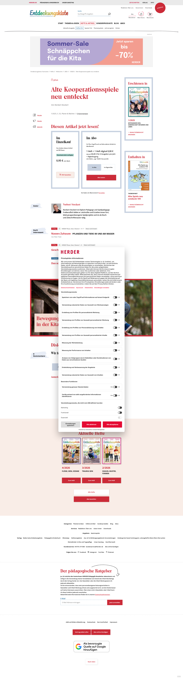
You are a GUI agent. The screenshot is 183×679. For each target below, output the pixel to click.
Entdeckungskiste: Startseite (39, 71)
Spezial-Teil (88, 28)
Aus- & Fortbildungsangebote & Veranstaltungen (100, 538)
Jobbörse (160, 7)
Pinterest (111, 552)
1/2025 (72, 71)
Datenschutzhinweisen (102, 595)
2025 (65, 71)
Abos (122, 23)
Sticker (117, 28)
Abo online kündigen (112, 547)
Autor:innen (139, 8)
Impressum (113, 622)
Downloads (148, 8)
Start (60, 23)
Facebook (83, 552)
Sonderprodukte (104, 23)
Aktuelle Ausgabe (69, 28)
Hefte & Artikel (88, 23)
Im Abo (94, 167)
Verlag (145, 2)
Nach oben (91, 662)
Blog (116, 23)
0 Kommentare (82, 114)
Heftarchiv (79, 28)
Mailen (39, 127)
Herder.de (33, 2)
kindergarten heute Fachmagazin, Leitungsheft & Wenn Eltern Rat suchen (141, 538)
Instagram (93, 552)
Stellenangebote (76, 538)
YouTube (101, 552)
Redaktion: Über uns (127, 8)
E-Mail (62, 598)
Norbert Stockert (61, 105)
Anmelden (102, 193)
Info (152, 2)
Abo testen (101, 177)
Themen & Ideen (72, 23)
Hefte (52, 71)
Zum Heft (71, 480)
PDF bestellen (66, 175)
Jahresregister (109, 28)
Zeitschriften (134, 2)
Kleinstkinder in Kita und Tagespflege (80, 542)
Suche (80, 11)
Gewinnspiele (95, 533)
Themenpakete (98, 28)
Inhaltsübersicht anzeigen (135, 133)
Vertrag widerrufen (81, 632)
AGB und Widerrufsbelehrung (75, 622)
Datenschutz (91, 622)
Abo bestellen (91, 499)
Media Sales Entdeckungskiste (32, 538)
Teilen (39, 115)
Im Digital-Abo (108, 167)
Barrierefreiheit (102, 622)
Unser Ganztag (68, 2)
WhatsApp (65, 538)
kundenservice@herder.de (94, 547)
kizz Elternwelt (110, 542)
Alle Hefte (91, 492)
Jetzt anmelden (115, 602)
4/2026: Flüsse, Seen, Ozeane (70, 229)
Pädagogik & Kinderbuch (49, 2)
